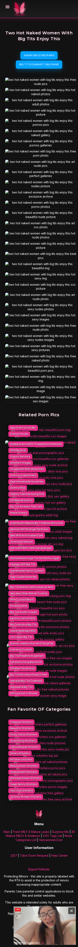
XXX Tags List (52, 835)
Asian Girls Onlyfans (39, 55)
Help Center (59, 855)
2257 (13, 855)
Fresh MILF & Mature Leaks (31, 832)
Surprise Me (60, 832)
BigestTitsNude (39, 869)
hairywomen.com (50, 840)
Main (7, 832)
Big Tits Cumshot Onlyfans (39, 64)
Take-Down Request (34, 855)
